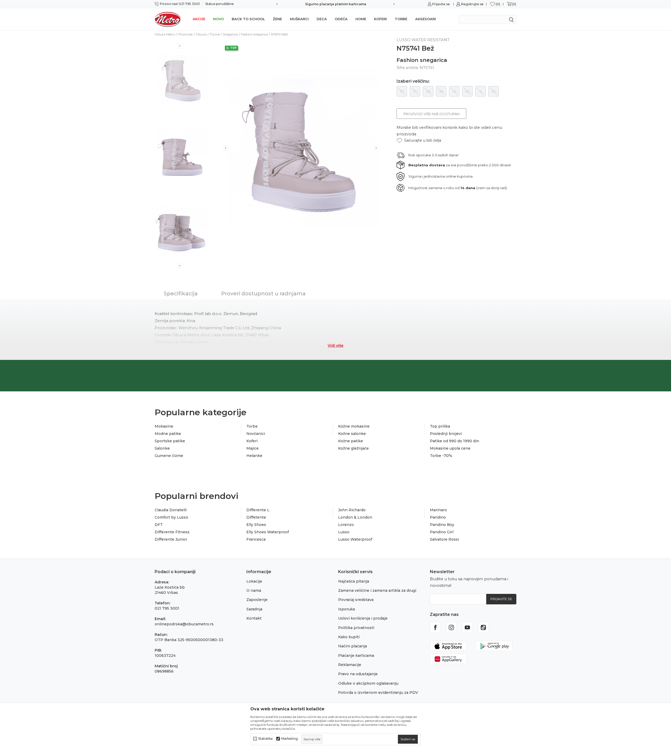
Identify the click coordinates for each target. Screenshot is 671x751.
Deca (322, 19)
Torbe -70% (441, 455)
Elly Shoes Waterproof (267, 532)
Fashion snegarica (254, 34)
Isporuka (346, 609)
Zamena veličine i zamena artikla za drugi (377, 590)
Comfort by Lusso (171, 517)
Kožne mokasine (354, 426)
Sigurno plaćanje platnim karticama (280, 4)
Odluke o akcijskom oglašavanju (368, 683)
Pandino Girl (441, 532)
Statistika (265, 738)
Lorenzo (346, 524)
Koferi (380, 19)
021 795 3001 (167, 608)
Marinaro (438, 510)
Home (360, 19)
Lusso (343, 532)
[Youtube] (467, 627)
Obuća (201, 34)
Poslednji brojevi (446, 433)
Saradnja (254, 609)
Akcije (199, 19)
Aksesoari (425, 19)
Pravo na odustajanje (358, 674)
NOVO (218, 19)
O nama (253, 590)
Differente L (257, 510)
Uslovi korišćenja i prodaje (363, 618)
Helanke (254, 455)
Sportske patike (170, 441)
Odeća (341, 19)
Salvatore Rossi (444, 539)
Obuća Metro (165, 34)
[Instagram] (451, 627)
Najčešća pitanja (353, 581)
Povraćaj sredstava (356, 599)
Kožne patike (350, 441)
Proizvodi (185, 34)
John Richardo (352, 510)
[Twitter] (483, 627)
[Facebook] (435, 627)
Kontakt (254, 618)
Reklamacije (349, 664)
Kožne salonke (352, 433)
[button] (419, 140)
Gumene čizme (169, 455)
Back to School (248, 19)
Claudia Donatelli (171, 510)
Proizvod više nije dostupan (431, 114)
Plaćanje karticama (356, 655)
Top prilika (440, 426)
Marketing (289, 738)
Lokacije (254, 581)
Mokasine (164, 426)
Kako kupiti (349, 637)
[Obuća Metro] (168, 19)
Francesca (256, 539)
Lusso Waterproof (355, 539)
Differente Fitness (172, 532)
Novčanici (255, 433)
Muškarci (299, 19)
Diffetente (256, 517)
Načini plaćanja (352, 646)
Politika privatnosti (356, 627)
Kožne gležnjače (353, 448)
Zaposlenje (257, 599)
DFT (159, 524)
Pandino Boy (442, 524)
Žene (277, 19)
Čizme (215, 34)
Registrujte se (472, 4)
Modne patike (168, 433)
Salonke (162, 448)
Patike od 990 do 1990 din (454, 441)
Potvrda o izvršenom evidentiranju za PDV (378, 692)
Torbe (401, 19)
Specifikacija (181, 293)
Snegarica (230, 34)
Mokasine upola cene (450, 448)
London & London (355, 517)
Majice (252, 448)
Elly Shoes (256, 524)
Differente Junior (171, 539)
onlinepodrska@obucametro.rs (184, 624)
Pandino (438, 517)
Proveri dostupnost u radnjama (263, 293)
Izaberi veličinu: (413, 81)
